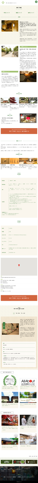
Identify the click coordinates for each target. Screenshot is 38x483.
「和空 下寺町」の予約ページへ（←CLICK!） (9, 364)
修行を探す (9, 469)
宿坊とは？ (20, 469)
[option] (5, 104)
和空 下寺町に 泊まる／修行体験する (19, 130)
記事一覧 (16, 469)
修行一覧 (13, 469)
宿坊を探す (5, 469)
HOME (2, 469)
